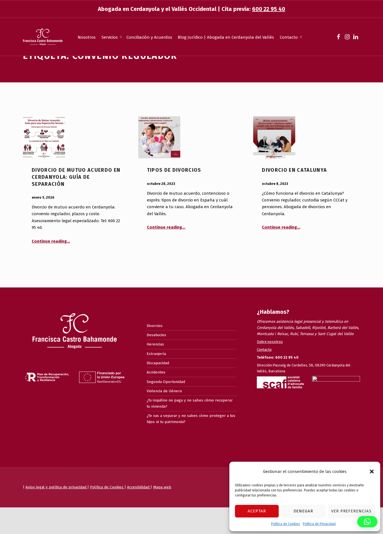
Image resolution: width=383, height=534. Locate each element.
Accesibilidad (139, 487)
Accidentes (156, 372)
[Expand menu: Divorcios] (120, 37)
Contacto (289, 37)
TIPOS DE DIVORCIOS (174, 170)
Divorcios (155, 325)
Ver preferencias (351, 511)
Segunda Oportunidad (166, 381)
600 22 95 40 (268, 9)
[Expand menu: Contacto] (300, 37)
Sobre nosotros (270, 342)
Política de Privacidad (319, 524)
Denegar (303, 511)
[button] (372, 471)
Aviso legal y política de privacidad (56, 487)
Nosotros (87, 37)
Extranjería (156, 353)
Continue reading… (51, 241)
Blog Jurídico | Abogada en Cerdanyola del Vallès (226, 37)
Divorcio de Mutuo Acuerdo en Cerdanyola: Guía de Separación (76, 177)
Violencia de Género (164, 391)
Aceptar (257, 511)
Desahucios (156, 335)
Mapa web (162, 487)
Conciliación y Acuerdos (149, 37)
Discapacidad (158, 363)
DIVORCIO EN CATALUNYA (294, 170)
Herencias (155, 344)
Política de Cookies (285, 524)
